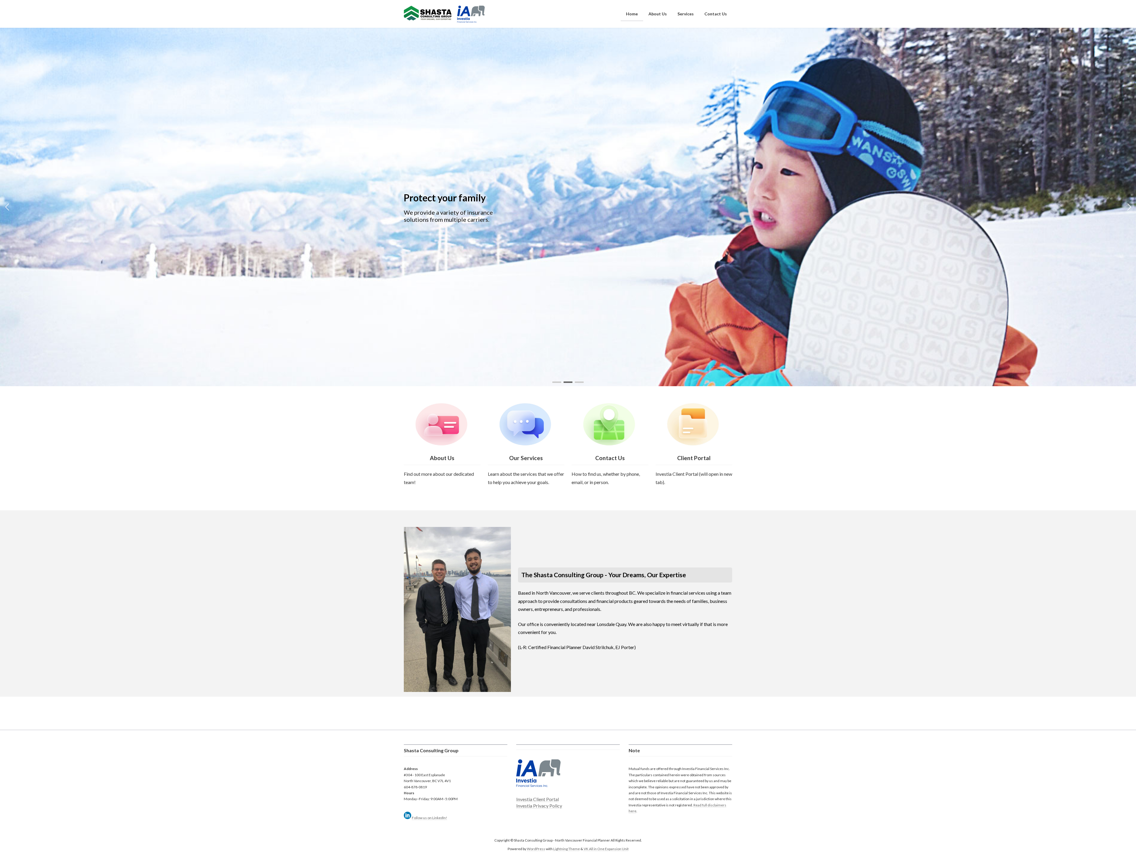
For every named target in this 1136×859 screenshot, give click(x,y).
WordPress (536, 849)
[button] (556, 382)
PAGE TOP (1106, 827)
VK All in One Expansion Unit (606, 849)
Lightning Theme (566, 849)
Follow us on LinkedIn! (429, 818)
